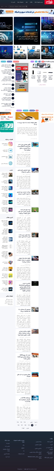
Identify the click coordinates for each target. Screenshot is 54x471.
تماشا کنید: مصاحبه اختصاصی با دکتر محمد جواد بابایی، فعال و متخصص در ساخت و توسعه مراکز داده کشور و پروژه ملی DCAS (7, 72)
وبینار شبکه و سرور (4, 163)
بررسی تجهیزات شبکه (39, 2)
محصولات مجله (20, 2)
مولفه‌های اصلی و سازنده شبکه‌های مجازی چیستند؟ (47, 41)
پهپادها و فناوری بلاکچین (6, 84)
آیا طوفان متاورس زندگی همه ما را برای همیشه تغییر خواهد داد (4, 188)
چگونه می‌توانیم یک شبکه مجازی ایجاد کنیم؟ (20, 56)
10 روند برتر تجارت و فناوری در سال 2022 (4, 182)
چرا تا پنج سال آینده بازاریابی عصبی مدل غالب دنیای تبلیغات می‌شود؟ (24, 211)
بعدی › (27, 428)
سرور (19, 469)
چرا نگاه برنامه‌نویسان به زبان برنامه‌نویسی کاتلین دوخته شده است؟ (7, 55)
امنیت (51, 444)
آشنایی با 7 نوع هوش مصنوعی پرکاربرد (7, 94)
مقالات (31, 2)
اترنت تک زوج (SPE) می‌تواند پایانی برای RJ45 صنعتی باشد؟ (24, 357)
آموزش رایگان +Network (50, 453)
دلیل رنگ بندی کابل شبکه (5, 262)
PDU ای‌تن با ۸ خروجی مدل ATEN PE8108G (50, 77)
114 (24, 422)
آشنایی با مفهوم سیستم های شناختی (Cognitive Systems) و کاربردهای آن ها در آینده (7, 105)
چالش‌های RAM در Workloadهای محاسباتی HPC (5, 247)
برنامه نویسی (38, 442)
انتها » (23, 428)
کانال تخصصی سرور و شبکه (5, 150)
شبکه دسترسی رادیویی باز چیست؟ (6, 42)
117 (35, 425)
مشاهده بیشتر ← (42, 85)
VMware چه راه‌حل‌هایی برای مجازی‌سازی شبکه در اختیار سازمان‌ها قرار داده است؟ (34, 55)
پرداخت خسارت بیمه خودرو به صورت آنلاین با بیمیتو (23, 193)
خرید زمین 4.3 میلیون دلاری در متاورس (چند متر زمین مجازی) (5, 202)
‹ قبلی (31, 422)
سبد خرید (7, 457)
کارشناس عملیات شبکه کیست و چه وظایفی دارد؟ (48, 56)
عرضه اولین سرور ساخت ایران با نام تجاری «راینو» (24, 236)
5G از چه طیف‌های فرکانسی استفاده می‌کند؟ (6, 27)
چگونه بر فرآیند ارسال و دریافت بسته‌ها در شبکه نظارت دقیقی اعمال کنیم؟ (24, 333)
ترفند (27, 2)
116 (18, 422)
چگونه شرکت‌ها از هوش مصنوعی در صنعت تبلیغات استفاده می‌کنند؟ (23, 260)
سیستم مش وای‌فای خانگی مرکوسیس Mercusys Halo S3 (39, 79)
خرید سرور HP (9, 299)
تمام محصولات (21, 454)
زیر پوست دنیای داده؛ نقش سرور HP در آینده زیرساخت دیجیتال (4, 275)
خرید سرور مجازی (9, 303)
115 (21, 422)
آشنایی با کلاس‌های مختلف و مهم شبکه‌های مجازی (47, 27)
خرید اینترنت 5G (9, 301)
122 (18, 425)
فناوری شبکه (50, 442)
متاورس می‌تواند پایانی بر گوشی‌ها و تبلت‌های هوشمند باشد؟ (5, 175)
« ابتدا (36, 422)
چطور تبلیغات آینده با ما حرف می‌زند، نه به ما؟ (5, 269)
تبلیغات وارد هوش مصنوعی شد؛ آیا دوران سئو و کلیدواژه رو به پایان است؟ (27, 38)
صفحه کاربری (7, 454)
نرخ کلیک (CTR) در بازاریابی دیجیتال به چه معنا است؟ (24, 399)
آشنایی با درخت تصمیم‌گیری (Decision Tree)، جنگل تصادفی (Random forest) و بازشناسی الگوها (24, 287)
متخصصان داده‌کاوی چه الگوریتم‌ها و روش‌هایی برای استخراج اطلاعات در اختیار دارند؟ (8, 99)
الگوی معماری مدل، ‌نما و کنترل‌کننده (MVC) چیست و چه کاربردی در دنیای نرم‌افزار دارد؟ (23, 147)
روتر (23, 445)
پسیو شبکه (10, 304)
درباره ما (8, 443)
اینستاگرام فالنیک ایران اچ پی (5, 144)
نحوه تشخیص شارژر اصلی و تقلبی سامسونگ (24, 171)
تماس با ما (13, 2)
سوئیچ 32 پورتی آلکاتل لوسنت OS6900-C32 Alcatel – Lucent (45, 79)
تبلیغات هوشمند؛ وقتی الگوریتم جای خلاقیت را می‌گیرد (5, 282)
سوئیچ (23, 448)
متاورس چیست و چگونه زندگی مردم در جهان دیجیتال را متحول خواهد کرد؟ (4, 210)
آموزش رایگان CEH (49, 457)
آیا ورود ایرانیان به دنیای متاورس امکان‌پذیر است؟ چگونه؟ (4, 195)
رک (23, 451)
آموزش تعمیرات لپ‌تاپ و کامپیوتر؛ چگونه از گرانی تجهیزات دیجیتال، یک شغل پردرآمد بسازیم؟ (4, 254)
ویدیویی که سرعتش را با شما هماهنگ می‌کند (24, 310)
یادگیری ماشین (38, 448)
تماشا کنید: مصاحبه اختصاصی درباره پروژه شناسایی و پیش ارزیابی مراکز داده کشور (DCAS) (7, 89)
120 (25, 425)
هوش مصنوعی (38, 444)
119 (29, 425)
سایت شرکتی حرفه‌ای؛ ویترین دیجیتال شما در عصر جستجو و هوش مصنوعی (5, 239)
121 (22, 425)
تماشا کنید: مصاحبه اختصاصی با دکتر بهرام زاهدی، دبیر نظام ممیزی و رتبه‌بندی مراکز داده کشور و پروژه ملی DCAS (7, 79)
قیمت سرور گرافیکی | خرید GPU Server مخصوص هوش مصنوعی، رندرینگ (5, 231)
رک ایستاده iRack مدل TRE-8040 (33, 77)
